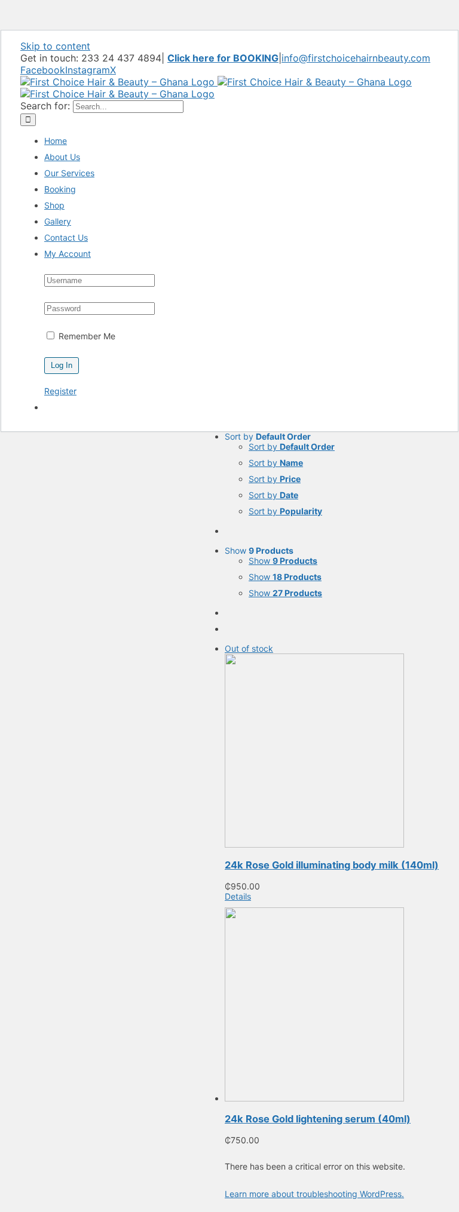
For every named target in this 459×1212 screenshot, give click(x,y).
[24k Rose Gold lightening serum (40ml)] (332, 1005)
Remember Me (85, 336)
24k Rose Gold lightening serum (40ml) (318, 1119)
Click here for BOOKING (223, 58)
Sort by (292, 446)
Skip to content (55, 46)
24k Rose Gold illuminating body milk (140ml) (332, 865)
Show (283, 561)
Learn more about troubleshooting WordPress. (314, 1194)
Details (238, 896)
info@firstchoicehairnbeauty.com (355, 58)
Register (60, 391)
